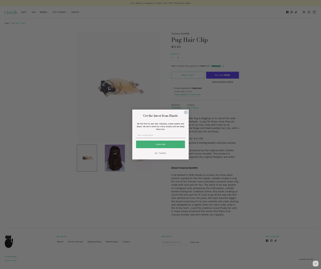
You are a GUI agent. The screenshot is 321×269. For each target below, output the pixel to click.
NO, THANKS (160, 153)
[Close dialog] (185, 112)
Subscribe (160, 144)
